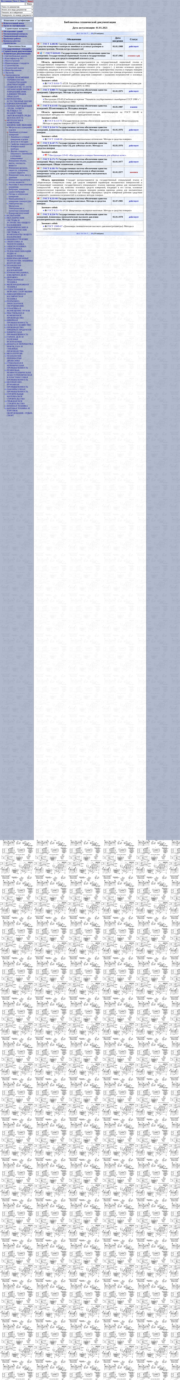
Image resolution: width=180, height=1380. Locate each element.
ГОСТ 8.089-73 (50, 90)
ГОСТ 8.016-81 (53, 53)
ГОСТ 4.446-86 (50, 44)
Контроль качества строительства (11, 42)
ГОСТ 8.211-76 (54, 210)
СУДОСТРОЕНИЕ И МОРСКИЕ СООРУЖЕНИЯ (19, 290)
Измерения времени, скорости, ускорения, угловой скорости (18, 170)
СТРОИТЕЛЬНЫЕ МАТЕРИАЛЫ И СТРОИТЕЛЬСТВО (16, 396)
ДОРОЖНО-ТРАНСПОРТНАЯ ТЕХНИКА (15, 279)
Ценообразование (13, 70)
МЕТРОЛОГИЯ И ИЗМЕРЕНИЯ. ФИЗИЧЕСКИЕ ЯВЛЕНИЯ (19, 122)
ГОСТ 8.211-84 (50, 198)
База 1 (16, 1)
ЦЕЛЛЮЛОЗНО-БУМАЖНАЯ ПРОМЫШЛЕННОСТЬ (17, 384)
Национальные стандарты (17, 63)
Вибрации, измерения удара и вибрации (19, 190)
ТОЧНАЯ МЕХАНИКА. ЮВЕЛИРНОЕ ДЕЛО (18, 273)
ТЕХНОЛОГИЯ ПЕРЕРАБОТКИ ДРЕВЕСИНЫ (14, 358)
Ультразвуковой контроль (15, 36)
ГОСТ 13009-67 (54, 226)
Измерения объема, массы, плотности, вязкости (18, 163)
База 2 (23, 1)
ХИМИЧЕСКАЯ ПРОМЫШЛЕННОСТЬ (17, 333)
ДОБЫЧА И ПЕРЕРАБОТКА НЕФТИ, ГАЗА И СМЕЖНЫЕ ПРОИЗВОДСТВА (20, 347)
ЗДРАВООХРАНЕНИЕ (17, 104)
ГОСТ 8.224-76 (50, 214)
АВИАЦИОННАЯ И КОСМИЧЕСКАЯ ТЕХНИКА (16, 296)
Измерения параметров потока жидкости (19, 181)
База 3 (30, 1)
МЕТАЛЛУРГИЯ (14, 353)
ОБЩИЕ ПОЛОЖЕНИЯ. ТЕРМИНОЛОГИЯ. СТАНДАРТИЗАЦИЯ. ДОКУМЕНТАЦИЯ (18, 81)
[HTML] (41, 53)
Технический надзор (14, 68)
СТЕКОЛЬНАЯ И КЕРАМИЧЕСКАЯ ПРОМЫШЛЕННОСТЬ (17, 365)
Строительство (12, 65)
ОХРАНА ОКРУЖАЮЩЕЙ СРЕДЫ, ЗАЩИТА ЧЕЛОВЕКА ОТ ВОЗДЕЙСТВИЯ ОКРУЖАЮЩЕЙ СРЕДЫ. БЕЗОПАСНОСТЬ (19, 112)
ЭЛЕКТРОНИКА (14, 249)
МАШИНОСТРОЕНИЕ (17, 239)
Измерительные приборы (17, 147)
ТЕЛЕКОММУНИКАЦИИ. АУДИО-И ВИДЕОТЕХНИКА (19, 253)
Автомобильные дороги (16, 56)
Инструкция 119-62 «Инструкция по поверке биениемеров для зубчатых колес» (88, 155)
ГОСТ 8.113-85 (50, 105)
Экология (9, 73)
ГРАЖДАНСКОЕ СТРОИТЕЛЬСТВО (16, 402)
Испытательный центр (13, 23)
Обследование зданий (13, 31)
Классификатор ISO (14, 58)
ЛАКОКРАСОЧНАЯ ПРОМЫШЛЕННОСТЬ (17, 390)
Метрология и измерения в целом (20, 128)
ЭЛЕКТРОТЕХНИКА (16, 246)
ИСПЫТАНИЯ (13, 215)
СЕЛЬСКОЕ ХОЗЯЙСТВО (19, 325)
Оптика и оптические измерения (18, 195)
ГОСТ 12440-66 (54, 139)
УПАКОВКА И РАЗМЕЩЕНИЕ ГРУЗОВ (18, 309)
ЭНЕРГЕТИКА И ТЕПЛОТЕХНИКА (15, 243)
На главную (6, 1)
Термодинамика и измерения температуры (20, 200)
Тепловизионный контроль (15, 34)
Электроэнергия (12, 75)
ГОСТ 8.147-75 (50, 143)
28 (92, 33)
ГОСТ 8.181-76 (50, 168)
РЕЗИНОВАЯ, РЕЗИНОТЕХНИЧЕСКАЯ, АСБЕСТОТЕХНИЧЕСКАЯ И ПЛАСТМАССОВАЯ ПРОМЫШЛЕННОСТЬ (19, 375)
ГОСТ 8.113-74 (54, 121)
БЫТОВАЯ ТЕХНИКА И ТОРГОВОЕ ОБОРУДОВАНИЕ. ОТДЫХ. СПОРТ (20, 411)
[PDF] (38, 44)
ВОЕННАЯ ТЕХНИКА (17, 406)
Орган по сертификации (14, 26)
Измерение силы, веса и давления (20, 176)
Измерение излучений (19, 213)
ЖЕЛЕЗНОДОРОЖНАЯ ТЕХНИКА (18, 285)
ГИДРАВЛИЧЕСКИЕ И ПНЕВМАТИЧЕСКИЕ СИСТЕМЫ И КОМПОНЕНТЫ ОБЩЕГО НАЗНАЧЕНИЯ (19, 232)
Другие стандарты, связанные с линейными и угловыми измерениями (21, 154)
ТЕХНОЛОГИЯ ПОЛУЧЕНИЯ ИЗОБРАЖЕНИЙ (14, 267)
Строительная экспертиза (16, 29)
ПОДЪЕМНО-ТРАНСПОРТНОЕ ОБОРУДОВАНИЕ (15, 303)
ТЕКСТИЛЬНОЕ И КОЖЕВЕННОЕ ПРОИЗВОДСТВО (15, 315)
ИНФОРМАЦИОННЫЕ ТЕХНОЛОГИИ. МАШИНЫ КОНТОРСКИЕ (20, 260)
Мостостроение (12, 61)
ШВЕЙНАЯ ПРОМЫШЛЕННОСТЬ (17, 321)
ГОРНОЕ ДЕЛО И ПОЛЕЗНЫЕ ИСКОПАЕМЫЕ (15, 339)
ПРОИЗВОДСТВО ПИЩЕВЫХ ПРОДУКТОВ (19, 328)
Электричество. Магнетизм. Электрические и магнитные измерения (19, 207)
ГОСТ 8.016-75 (54, 83)
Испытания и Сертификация (17, 20)
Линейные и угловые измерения (18, 133)
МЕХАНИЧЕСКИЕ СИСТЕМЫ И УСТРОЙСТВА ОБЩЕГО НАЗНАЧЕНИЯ (18, 221)
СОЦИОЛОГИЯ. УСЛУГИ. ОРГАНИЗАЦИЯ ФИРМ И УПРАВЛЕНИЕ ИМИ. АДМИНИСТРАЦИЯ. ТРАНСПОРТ (19, 92)
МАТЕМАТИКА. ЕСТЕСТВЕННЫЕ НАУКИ (19, 100)
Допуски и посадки (19, 142)
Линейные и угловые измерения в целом (19, 138)
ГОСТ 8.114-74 (50, 127)
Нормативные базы (17, 46)
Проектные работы (12, 39)
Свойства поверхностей (21, 144)
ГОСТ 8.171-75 (50, 159)
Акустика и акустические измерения (20, 185)
